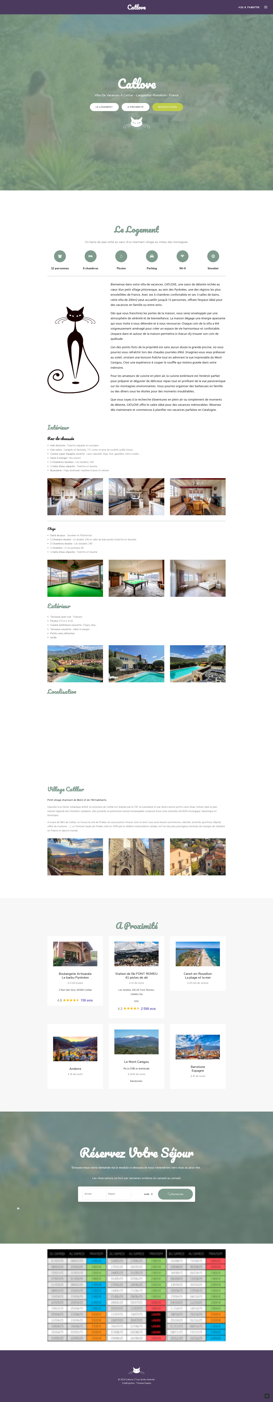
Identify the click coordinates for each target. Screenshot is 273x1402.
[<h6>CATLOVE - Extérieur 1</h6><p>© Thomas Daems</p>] (198, 663)
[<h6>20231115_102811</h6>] (198, 856)
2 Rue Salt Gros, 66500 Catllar (75, 990)
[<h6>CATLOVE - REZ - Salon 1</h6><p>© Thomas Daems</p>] (136, 496)
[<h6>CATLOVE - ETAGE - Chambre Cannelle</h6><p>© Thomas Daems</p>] (198, 578)
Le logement (104, 107)
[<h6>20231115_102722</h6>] (136, 856)
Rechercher (177, 1194)
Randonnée (136, 1081)
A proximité (135, 107)
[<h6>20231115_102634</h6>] (75, 856)
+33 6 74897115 (249, 7)
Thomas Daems (143, 1383)
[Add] (152, 1194)
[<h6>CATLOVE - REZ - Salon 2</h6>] (198, 496)
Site (136, 1001)
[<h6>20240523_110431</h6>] (75, 663)
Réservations (167, 107)
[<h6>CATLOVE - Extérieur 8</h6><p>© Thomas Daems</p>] (136, 663)
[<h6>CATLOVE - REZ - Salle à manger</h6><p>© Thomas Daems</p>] (75, 496)
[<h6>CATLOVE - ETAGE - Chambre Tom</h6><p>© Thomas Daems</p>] (75, 578)
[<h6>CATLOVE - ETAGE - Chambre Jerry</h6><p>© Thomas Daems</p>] (136, 578)
